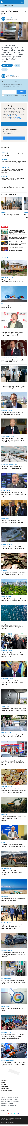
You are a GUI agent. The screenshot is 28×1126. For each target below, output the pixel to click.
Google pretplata (7, 65)
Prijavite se (21, 92)
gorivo (4, 69)
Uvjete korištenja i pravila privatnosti (13, 97)
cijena (17, 65)
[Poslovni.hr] (2, 2)
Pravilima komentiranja (13, 115)
